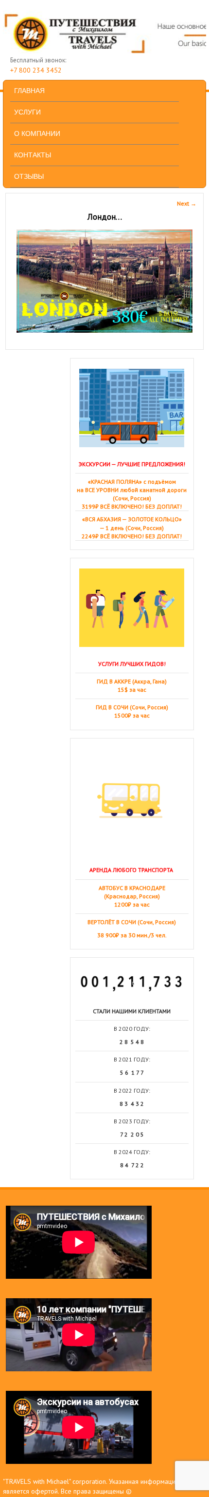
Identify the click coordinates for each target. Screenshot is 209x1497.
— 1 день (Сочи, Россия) (132, 527)
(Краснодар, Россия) (132, 896)
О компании (37, 133)
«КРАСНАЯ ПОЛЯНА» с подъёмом (132, 481)
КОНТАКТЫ (32, 155)
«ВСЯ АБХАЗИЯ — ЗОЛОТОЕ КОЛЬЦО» (132, 519)
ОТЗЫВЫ (29, 176)
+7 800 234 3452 (36, 70)
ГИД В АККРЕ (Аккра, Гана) (132, 681)
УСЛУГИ (27, 112)
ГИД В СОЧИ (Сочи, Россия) (132, 707)
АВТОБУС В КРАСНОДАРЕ (132, 887)
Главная (29, 91)
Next (186, 203)
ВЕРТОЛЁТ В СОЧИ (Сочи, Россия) (131, 922)
